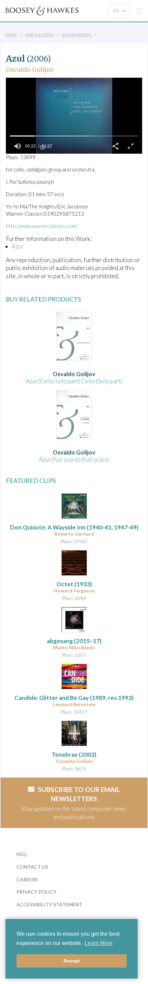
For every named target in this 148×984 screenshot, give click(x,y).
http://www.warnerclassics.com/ (41, 226)
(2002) (74, 754)
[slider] (74, 136)
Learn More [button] (99, 943)
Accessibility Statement (49, 904)
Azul (17, 246)
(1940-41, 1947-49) (74, 527)
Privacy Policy (36, 892)
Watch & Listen (39, 35)
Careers (27, 879)
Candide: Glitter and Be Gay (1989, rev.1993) (74, 697)
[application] (74, 116)
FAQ (21, 854)
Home (11, 35)
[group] (17, 146)
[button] (115, 146)
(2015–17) (74, 640)
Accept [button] (71, 960)
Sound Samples (76, 35)
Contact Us (32, 867)
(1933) (74, 584)
